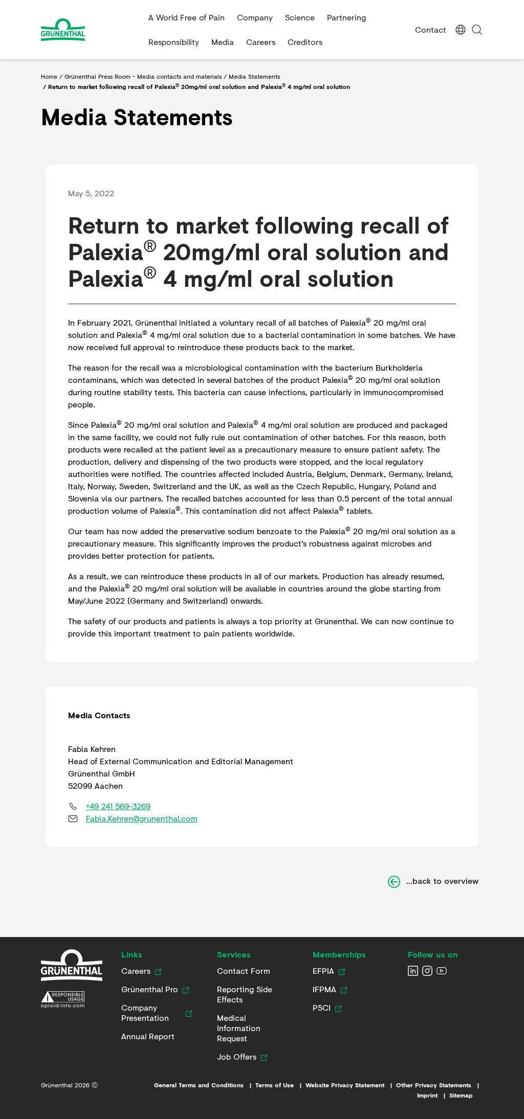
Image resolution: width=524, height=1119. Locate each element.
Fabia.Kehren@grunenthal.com (142, 818)
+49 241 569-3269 (118, 806)
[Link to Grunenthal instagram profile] (427, 971)
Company (255, 17)
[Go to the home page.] (90, 29)
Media (222, 42)
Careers (260, 42)
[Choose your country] (460, 30)
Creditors (305, 42)
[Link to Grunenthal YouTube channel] (441, 971)
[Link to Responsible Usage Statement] (71, 1000)
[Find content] (477, 30)
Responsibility (173, 42)
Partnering (346, 17)
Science (300, 17)
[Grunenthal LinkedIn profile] (413, 971)
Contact (430, 29)
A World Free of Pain (186, 17)
